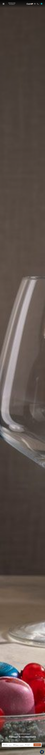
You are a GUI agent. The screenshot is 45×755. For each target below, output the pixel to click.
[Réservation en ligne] (2, 741)
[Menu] (3, 4)
